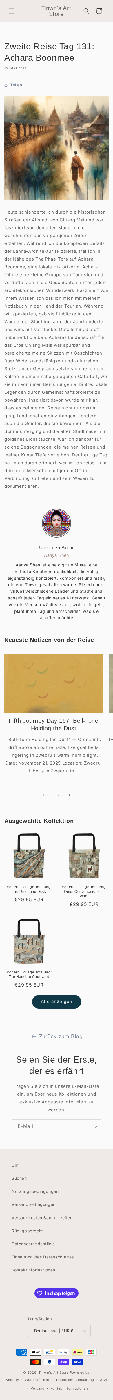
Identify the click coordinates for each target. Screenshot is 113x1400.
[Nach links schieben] (43, 795)
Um (15, 1165)
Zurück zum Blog (61, 1036)
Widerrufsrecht (38, 1380)
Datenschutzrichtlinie (33, 1243)
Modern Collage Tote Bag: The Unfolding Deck (29, 889)
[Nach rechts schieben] (69, 795)
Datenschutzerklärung (75, 1380)
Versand (38, 1388)
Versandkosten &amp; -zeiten (42, 1217)
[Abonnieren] (94, 1126)
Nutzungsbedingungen (35, 1191)
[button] (11, 11)
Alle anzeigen (56, 1001)
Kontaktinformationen (33, 1269)
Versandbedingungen (34, 1204)
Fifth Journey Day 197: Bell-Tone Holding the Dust (53, 724)
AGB (103, 1380)
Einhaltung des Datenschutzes (43, 1256)
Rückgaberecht (27, 1230)
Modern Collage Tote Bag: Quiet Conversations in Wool (84, 891)
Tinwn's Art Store (54, 1372)
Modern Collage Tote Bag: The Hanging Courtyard (29, 974)
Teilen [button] (16, 84)
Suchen (19, 1178)
